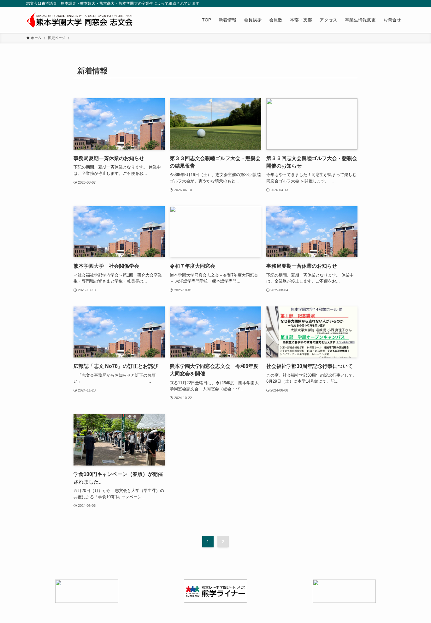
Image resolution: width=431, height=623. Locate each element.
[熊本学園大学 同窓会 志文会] (79, 20)
